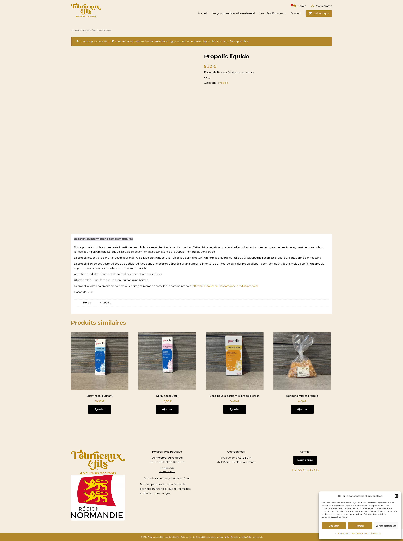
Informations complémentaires (111, 238)
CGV (183, 537)
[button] (396, 496)
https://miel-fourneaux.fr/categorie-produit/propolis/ (225, 286)
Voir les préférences (386, 525)
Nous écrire (305, 460)
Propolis (86, 30)
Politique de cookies (346, 533)
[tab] (82, 239)
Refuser (360, 525)
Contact (295, 13)
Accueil (202, 13)
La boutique (321, 13)
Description (82, 238)
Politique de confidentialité (369, 533)
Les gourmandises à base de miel (233, 13)
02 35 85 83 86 (305, 470)
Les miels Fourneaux (272, 13)
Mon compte (324, 6)
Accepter (334, 525)
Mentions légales (172, 537)
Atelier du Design (194, 537)
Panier (299, 6)
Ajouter (100, 409)
